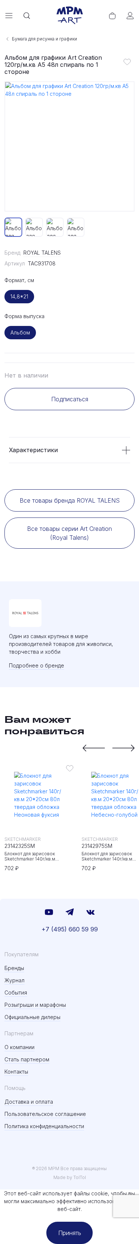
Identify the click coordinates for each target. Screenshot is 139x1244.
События (15, 992)
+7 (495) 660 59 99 (70, 929)
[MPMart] (69, 15)
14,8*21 (19, 296)
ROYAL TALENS (42, 252)
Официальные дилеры (32, 1017)
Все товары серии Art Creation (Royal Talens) (69, 533)
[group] (69, 146)
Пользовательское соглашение (45, 1114)
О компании (19, 1047)
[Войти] (130, 16)
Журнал (14, 980)
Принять (69, 1233)
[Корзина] (112, 16)
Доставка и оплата (28, 1101)
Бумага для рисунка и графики (44, 39)
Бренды (14, 968)
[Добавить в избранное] (127, 61)
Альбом (20, 332)
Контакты (16, 1071)
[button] (94, 748)
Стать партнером (26, 1059)
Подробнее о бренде (36, 665)
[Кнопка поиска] (27, 16)
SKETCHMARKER (22, 839)
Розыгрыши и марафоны (35, 1005)
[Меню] (9, 16)
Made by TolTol (69, 1177)
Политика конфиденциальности (44, 1126)
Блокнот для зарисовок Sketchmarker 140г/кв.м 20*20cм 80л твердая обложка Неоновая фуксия (38, 856)
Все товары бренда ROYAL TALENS (70, 500)
